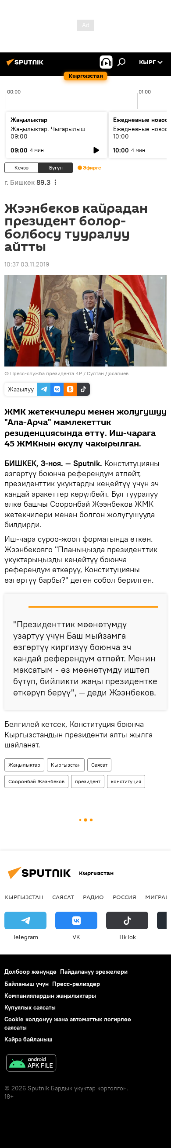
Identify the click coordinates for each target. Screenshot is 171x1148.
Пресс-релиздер (76, 984)
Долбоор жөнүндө (30, 971)
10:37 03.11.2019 (26, 264)
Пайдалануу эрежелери (94, 971)
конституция (126, 781)
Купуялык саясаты (30, 1007)
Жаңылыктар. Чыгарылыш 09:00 (48, 132)
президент (87, 781)
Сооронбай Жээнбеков (36, 781)
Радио (93, 897)
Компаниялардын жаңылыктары (50, 995)
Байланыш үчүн (26, 984)
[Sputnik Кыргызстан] (26, 65)
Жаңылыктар (24, 764)
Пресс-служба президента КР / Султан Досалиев (69, 373)
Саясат (99, 764)
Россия (124, 897)
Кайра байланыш (28, 1039)
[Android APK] (31, 1064)
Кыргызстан (66, 764)
